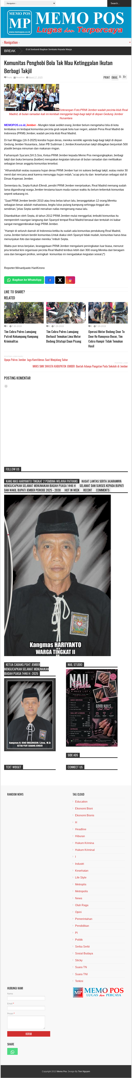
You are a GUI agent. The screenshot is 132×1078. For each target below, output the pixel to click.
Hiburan (80, 836)
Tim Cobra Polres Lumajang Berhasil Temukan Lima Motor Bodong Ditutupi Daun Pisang (63, 336)
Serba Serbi (82, 946)
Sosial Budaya (84, 953)
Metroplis (80, 884)
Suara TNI (81, 974)
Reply (9, 77)
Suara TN (81, 967)
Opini (78, 912)
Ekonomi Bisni (84, 808)
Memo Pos (62, 1071)
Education (81, 801)
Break (9, 51)
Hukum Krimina (84, 843)
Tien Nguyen (84, 1071)
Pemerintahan (83, 918)
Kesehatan (81, 870)
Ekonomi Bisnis (84, 815)
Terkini (79, 981)
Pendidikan (82, 925)
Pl (76, 932)
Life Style (80, 877)
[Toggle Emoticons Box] (6, 386)
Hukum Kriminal (85, 849)
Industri (79, 863)
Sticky (78, 960)
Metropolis (81, 891)
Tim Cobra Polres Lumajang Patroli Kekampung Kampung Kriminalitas (21, 336)
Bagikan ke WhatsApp (26, 279)
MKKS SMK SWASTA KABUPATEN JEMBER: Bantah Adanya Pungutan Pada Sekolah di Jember (80, 366)
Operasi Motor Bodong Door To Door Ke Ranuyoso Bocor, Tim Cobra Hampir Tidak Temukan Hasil (106, 338)
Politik (79, 939)
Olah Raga (81, 905)
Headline (20, 77)
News (78, 898)
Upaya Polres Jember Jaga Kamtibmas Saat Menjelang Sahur (36, 360)
